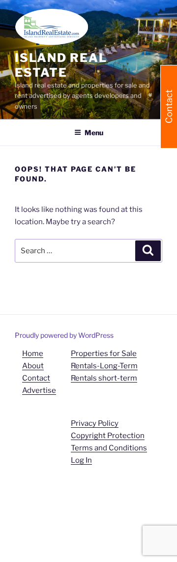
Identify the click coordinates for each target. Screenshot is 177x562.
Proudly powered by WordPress (64, 335)
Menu (94, 132)
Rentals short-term (104, 378)
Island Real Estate (61, 65)
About (33, 365)
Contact (36, 378)
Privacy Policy (94, 423)
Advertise (39, 390)
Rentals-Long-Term (104, 365)
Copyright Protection (108, 435)
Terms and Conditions (109, 448)
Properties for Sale (104, 353)
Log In (81, 460)
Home (32, 353)
